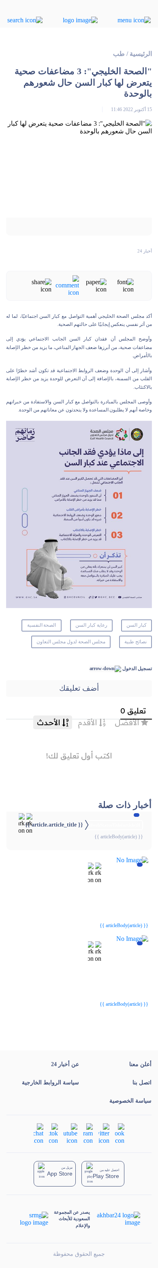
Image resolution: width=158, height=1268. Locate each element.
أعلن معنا (140, 1064)
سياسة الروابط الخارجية (50, 1083)
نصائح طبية (135, 642)
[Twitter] (103, 1132)
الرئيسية (141, 53)
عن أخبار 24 (65, 1064)
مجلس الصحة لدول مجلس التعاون (70, 642)
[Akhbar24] (115, 1219)
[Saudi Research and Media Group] (33, 1219)
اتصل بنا (142, 1083)
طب (119, 53)
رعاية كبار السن (91, 625)
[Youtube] (70, 1132)
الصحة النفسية (41, 625)
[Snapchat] (38, 1132)
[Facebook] (119, 1132)
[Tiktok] (53, 1132)
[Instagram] (88, 1132)
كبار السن (136, 625)
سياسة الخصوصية (130, 1101)
